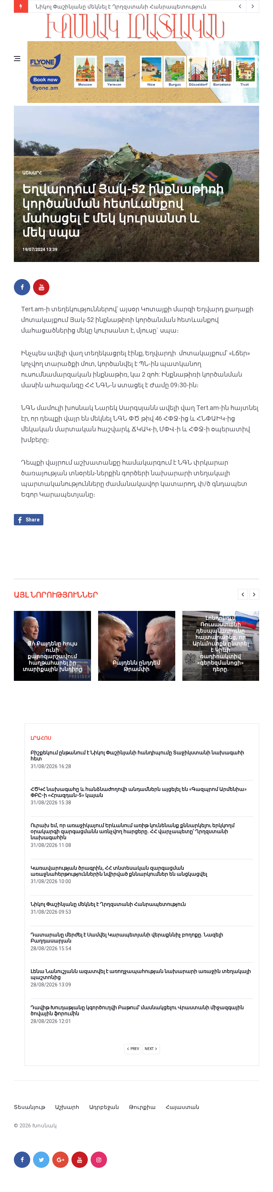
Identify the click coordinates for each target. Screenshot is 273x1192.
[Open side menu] (17, 58)
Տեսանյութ (29, 1107)
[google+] (60, 1160)
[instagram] (99, 1160)
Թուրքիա (142, 1107)
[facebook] (22, 287)
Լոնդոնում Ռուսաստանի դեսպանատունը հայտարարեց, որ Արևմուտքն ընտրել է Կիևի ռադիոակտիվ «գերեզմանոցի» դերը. (221, 643)
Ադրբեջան (104, 1107)
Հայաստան (182, 1107)
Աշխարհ (32, 172)
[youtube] (41, 287)
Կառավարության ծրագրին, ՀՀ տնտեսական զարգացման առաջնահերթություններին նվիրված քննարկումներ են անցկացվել (119, 871)
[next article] (240, 6)
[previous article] (252, 6)
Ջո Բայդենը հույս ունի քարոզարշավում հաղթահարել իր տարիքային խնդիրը (52, 656)
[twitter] (41, 1160)
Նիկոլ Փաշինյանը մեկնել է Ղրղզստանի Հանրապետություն (121, 7)
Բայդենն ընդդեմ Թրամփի (136, 666)
